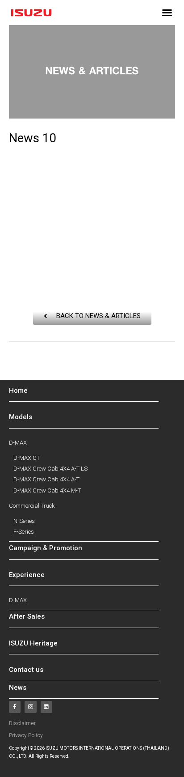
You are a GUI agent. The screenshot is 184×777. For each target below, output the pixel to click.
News (17, 688)
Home (18, 390)
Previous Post (92, 357)
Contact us (26, 670)
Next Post (92, 374)
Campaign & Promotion (45, 548)
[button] (167, 12)
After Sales (27, 616)
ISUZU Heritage (33, 643)
